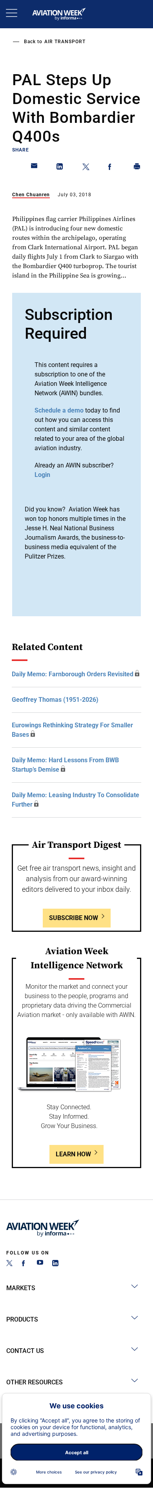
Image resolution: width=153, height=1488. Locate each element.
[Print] (137, 168)
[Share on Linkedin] (60, 168)
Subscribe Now (73, 918)
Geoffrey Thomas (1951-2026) (55, 699)
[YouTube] (40, 1264)
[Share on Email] (34, 168)
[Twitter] (9, 1264)
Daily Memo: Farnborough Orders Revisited (72, 674)
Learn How (73, 1154)
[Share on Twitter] (85, 168)
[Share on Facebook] (111, 168)
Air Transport (65, 41)
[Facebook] (25, 1264)
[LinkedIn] (55, 1264)
